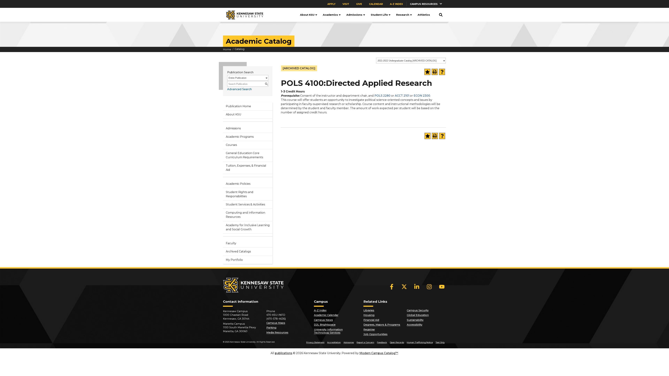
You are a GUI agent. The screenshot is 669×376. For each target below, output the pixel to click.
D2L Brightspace (325, 324)
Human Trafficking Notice (420, 342)
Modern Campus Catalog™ (378, 353)
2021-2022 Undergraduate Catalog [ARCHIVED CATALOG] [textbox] (407, 60)
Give (359, 4)
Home (227, 49)
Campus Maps (275, 322)
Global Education (418, 315)
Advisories (349, 342)
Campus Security (418, 310)
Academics (330, 14)
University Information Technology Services (328, 331)
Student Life (379, 14)
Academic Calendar (326, 315)
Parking (271, 327)
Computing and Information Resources (245, 214)
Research (402, 14)
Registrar (369, 329)
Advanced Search (239, 89)
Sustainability (415, 320)
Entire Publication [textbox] (237, 78)
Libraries (368, 310)
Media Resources (277, 332)
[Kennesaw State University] (243, 15)
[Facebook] (391, 287)
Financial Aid (371, 320)
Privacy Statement (315, 342)
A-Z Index (396, 4)
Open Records (397, 342)
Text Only (440, 342)
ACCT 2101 (402, 95)
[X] (404, 287)
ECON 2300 (422, 95)
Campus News (323, 320)
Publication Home (238, 106)
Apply (331, 4)
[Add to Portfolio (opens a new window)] (427, 72)
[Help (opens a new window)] (442, 72)
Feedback (382, 342)
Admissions (354, 14)
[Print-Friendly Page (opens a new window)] (435, 72)
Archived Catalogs (238, 251)
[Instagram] (429, 287)
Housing (368, 315)
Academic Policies (238, 183)
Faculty (231, 243)
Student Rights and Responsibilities (239, 194)
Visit (346, 4)
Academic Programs (240, 136)
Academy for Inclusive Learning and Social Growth (248, 227)
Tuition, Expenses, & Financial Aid (246, 167)
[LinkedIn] (417, 287)
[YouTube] (442, 287)
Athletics (424, 14)
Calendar (376, 4)
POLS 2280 (382, 95)
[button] (426, 4)
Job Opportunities (375, 334)
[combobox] (411, 60)
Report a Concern (365, 342)
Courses (231, 145)
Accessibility (414, 324)
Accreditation (334, 342)
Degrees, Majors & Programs (381, 324)
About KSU (307, 14)
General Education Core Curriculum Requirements (244, 155)
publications (283, 353)
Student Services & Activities (245, 204)
